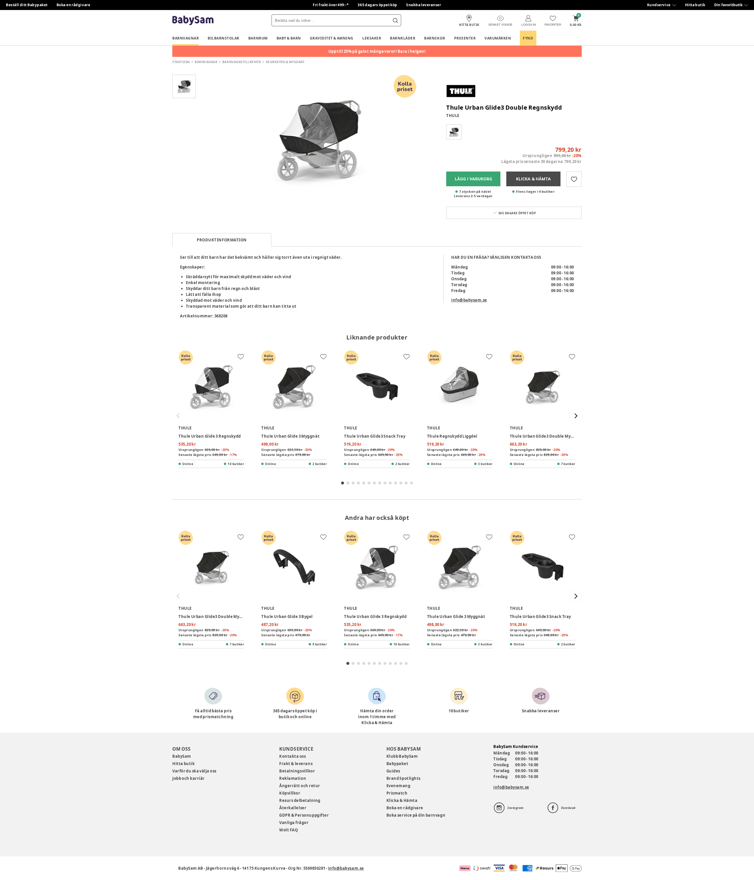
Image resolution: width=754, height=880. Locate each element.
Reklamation (292, 778)
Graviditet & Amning (331, 38)
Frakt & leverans (295, 763)
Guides (393, 771)
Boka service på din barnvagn (415, 815)
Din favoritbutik (728, 4)
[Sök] (395, 20)
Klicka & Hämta (402, 800)
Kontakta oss (292, 756)
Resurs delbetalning (299, 800)
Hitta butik (695, 4)
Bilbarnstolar (223, 38)
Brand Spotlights (403, 778)
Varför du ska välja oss (194, 771)
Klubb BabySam (402, 756)
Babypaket (397, 763)
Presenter (465, 38)
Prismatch (397, 793)
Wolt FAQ (288, 830)
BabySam (181, 756)
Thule (452, 115)
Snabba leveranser (423, 4)
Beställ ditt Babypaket (27, 4)
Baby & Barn (289, 38)
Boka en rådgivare (73, 4)
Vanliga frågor (293, 822)
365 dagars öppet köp (377, 4)
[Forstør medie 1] (318, 139)
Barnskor (434, 38)
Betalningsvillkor (297, 771)
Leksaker (371, 38)
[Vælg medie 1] (184, 86)
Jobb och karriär (188, 778)
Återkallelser (292, 807)
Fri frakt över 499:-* (331, 4)
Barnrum (258, 38)
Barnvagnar (185, 38)
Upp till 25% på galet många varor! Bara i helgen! (377, 51)
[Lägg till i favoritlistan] (574, 179)
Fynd (528, 38)
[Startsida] (193, 20)
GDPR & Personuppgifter (304, 815)
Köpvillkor (289, 793)
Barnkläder (402, 38)
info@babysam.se (469, 300)
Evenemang (398, 785)
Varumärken (498, 38)
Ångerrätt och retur (299, 785)
